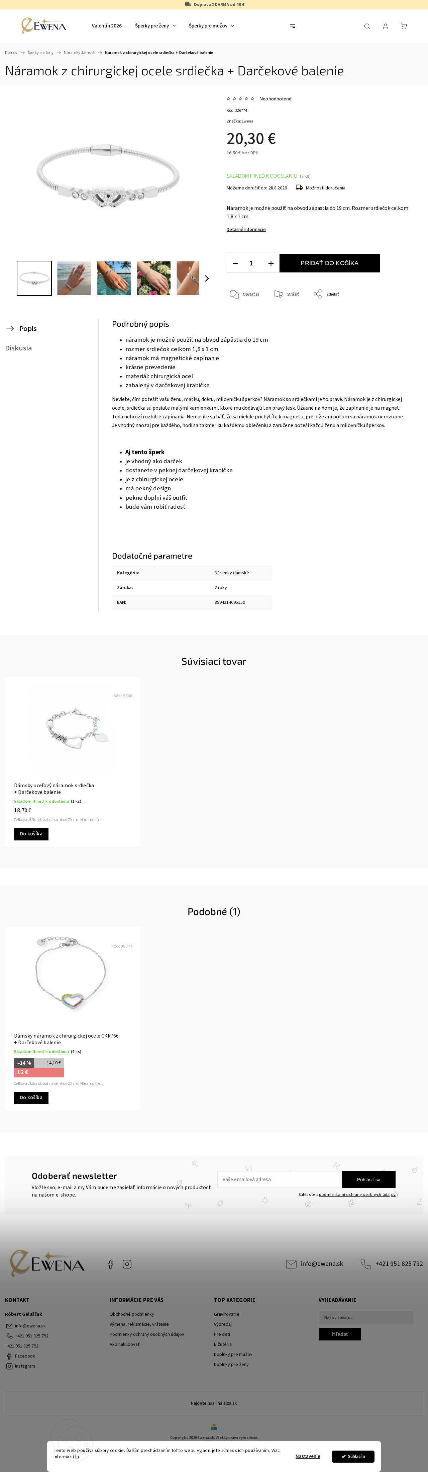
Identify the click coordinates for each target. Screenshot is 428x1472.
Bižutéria (223, 1344)
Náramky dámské (232, 573)
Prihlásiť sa (369, 1179)
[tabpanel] (72, 762)
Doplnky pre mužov (233, 1354)
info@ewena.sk (322, 1264)
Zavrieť (398, 316)
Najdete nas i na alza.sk (214, 1403)
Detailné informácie (246, 229)
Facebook (110, 1264)
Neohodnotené (275, 98)
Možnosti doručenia (325, 188)
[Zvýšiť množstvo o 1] (270, 263)
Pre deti (222, 1334)
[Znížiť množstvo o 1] (235, 263)
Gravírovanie (226, 1314)
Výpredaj (223, 1324)
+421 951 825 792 (399, 1264)
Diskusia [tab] (18, 348)
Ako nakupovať (125, 1344)
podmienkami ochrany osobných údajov (357, 1195)
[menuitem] (107, 26)
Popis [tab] (28, 328)
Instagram (127, 1264)
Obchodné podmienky (132, 1314)
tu (77, 1457)
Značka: (240, 121)
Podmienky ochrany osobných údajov (147, 1334)
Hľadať (340, 1334)
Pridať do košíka (329, 263)
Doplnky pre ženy (231, 1364)
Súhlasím (356, 1456)
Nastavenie (308, 1456)
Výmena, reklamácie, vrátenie (139, 1324)
